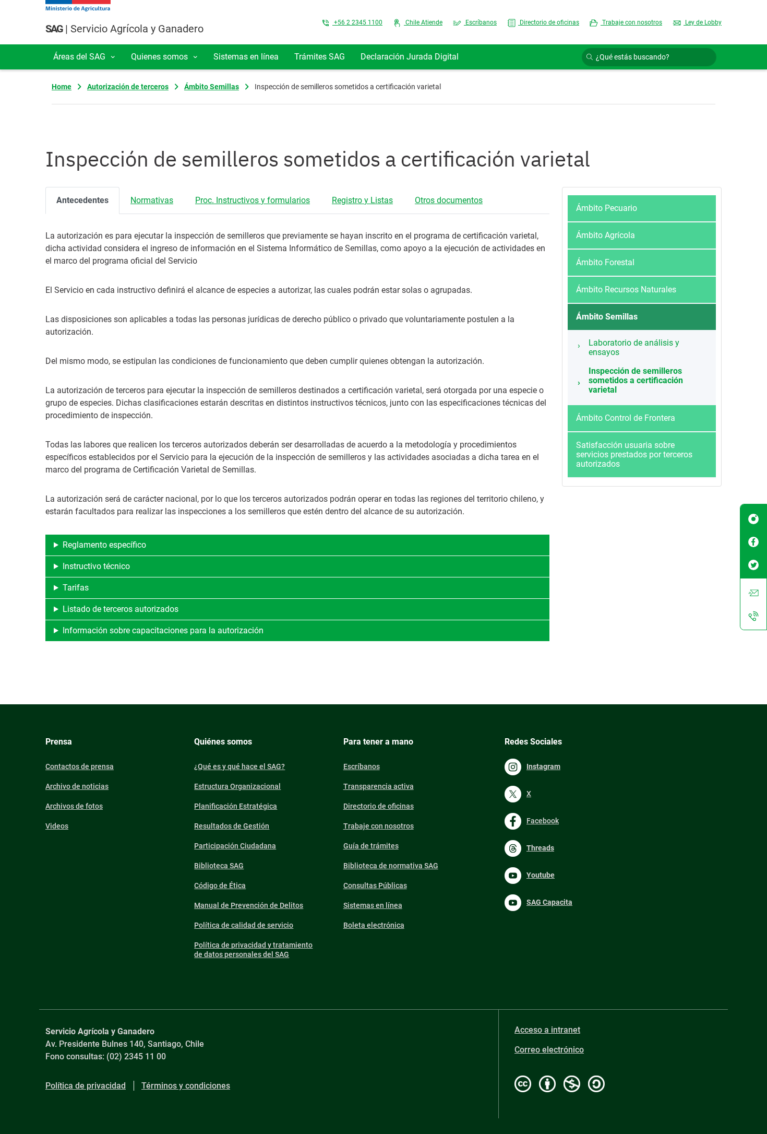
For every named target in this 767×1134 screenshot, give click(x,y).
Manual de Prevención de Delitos (248, 905)
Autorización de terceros (128, 86)
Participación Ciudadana (235, 846)
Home (61, 86)
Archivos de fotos (74, 806)
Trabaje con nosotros (631, 22)
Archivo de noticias (77, 786)
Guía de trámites (371, 846)
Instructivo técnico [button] (96, 566)
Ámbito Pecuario (606, 208)
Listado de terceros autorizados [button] (120, 609)
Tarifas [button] (76, 588)
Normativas (151, 200)
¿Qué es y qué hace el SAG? (239, 766)
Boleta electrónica (373, 925)
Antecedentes (82, 200)
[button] (84, 56)
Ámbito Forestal (605, 262)
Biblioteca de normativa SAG (390, 865)
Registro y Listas (362, 200)
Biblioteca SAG (219, 865)
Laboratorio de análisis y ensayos (634, 347)
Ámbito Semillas (211, 86)
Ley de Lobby (703, 22)
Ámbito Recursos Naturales (626, 289)
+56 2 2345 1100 (357, 22)
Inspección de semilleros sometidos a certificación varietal (636, 380)
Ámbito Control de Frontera (625, 418)
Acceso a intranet (547, 1030)
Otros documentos (449, 200)
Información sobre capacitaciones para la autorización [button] (163, 630)
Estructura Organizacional (237, 786)
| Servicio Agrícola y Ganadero (124, 28)
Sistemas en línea (372, 905)
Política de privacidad (85, 1086)
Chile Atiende (423, 22)
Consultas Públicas (375, 885)
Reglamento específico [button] (104, 545)
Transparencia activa (378, 786)
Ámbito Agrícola (605, 235)
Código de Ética (220, 885)
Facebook (542, 821)
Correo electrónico (549, 1050)
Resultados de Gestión (231, 826)
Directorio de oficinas (548, 22)
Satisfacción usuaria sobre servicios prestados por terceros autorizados (634, 454)
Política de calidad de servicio (243, 925)
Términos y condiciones (185, 1086)
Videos (56, 826)
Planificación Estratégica (235, 806)
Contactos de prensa (79, 766)
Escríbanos (480, 22)
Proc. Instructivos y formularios (252, 200)
